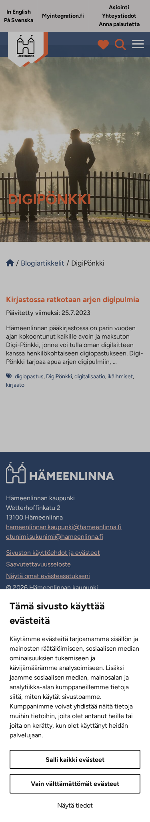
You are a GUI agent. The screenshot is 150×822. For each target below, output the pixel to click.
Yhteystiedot (119, 15)
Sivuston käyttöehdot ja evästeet (53, 552)
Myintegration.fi (63, 15)
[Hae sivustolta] (120, 44)
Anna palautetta (119, 24)
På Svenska (18, 20)
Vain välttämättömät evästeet (75, 783)
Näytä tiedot (75, 805)
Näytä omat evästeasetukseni (48, 576)
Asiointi (119, 7)
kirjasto (15, 385)
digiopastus (29, 376)
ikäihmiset (120, 376)
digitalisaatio (89, 376)
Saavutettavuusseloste (38, 564)
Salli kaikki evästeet (75, 759)
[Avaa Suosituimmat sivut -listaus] (105, 45)
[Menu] (138, 44)
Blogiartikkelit (42, 263)
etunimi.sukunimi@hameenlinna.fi (54, 536)
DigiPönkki (59, 376)
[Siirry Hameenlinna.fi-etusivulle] (10, 263)
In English (18, 11)
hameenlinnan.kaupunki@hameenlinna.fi (64, 527)
